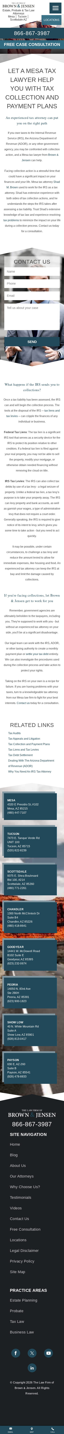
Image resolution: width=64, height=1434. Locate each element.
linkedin (32, 1367)
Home (15, 1144)
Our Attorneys (22, 1176)
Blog (14, 1155)
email (10, 1432)
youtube (48, 1353)
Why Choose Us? (25, 1187)
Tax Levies (23, 749)
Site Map (17, 1272)
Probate (17, 1311)
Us (19, 1219)
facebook (15, 1353)
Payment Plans (29, 744)
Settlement (20, 755)
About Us (18, 1165)
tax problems (11, 220)
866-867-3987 (32, 1124)
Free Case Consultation (32, 44)
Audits (14, 733)
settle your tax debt (37, 654)
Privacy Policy (22, 1261)
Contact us (23, 703)
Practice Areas (55, 8)
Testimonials (20, 1197)
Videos (16, 1208)
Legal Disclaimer (24, 1250)
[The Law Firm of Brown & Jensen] (18, 5)
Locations (51, 20)
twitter (32, 1353)
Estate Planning (23, 1300)
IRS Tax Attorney (29, 771)
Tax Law (17, 1321)
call (53, 1432)
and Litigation (24, 738)
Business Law (22, 1332)
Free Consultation (25, 1229)
